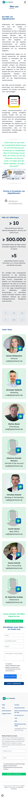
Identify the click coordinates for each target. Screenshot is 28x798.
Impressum (20, 787)
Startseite (11, 8)
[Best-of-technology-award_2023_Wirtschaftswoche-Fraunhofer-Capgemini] (14, 169)
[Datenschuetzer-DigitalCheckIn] (9, 697)
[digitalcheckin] (8, 1)
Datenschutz (14, 788)
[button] (2, 795)
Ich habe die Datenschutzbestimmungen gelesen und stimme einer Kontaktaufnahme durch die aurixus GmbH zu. (13, 667)
